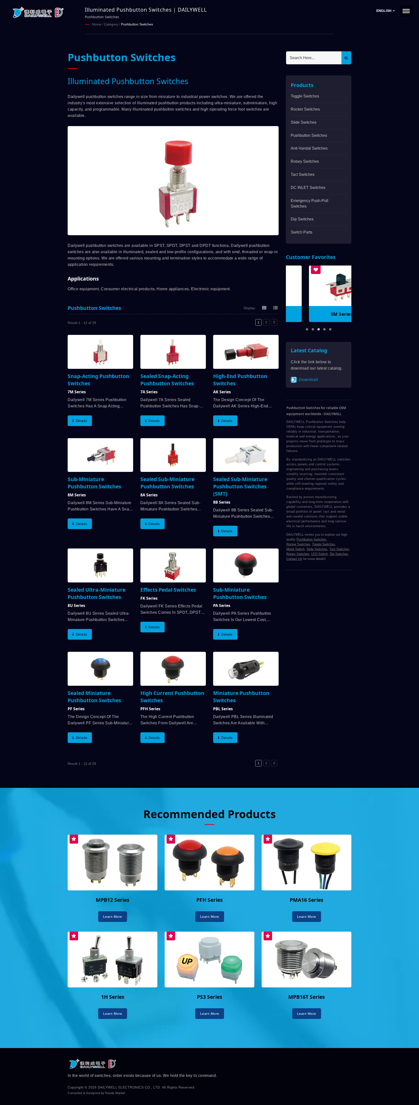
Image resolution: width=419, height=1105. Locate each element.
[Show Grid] (264, 307)
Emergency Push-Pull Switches (309, 203)
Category (111, 24)
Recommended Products (209, 814)
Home (96, 24)
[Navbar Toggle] (406, 11)
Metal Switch (295, 549)
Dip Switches (302, 219)
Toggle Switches (305, 96)
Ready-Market (115, 1093)
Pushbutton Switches (137, 24)
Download (308, 379)
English (384, 11)
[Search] (346, 57)
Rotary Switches (305, 161)
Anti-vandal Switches (309, 148)
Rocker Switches (305, 109)
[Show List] (275, 307)
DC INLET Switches (308, 188)
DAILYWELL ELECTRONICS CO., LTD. (129, 1087)
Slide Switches (303, 122)
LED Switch (319, 554)
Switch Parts (301, 232)
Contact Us (294, 559)
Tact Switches (302, 174)
